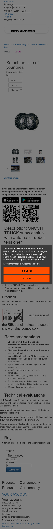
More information (12, 263)
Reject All (26, 270)
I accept (26, 278)
